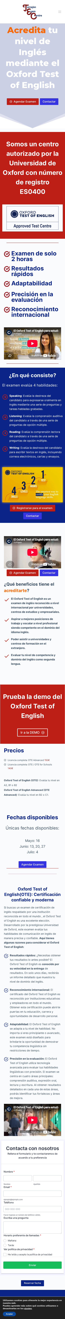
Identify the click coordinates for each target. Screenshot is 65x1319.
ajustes (28, 1308)
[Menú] (59, 11)
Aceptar (9, 1314)
